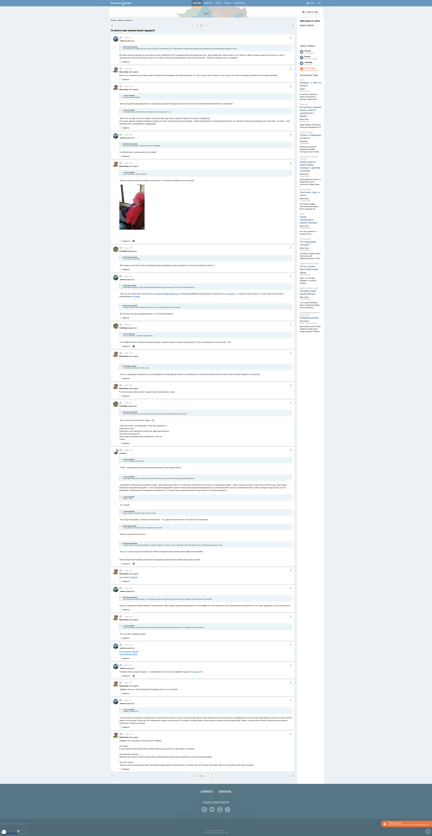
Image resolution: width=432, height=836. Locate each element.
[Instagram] (204, 809)
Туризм (120, 20)
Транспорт (304, 104)
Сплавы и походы (306, 132)
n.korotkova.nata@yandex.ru (420, 825)
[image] (132, 207)
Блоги (218, 3)
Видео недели (307, 25)
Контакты (225, 791)
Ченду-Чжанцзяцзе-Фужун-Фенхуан (308, 219)
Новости (208, 3)
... (211, 25)
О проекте (207, 791)
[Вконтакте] (212, 809)
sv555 (409, 825)
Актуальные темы (309, 75)
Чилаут (227, 3)
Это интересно (305, 239)
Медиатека (239, 3)
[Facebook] (227, 809)
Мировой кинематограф (309, 288)
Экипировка (128, 20)
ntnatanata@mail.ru (394, 825)
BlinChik (403, 825)
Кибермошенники (309, 317)
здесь (196, 672)
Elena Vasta (304, 119)
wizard (302, 89)
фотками (136, 296)
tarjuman (303, 273)
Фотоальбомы (305, 189)
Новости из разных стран (309, 263)
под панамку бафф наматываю (166, 294)
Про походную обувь (128, 654)
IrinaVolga (303, 141)
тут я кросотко (229, 294)
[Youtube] (220, 809)
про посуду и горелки (128, 577)
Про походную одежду (129, 651)
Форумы (197, 3)
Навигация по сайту (310, 21)
